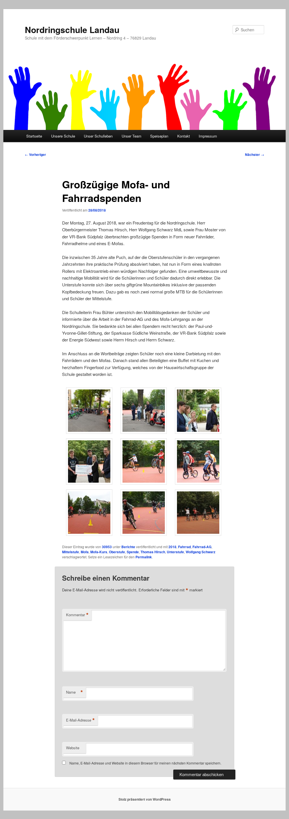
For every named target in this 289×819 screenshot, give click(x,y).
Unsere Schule (63, 136)
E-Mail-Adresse (80, 720)
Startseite (34, 136)
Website (72, 747)
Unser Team (131, 136)
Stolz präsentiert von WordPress (145, 799)
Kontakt (183, 136)
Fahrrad (184, 546)
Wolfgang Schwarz (200, 551)
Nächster (254, 154)
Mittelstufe (70, 551)
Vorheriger (35, 154)
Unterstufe (175, 551)
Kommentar (77, 614)
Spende (133, 551)
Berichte (128, 546)
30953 (107, 546)
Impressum (208, 136)
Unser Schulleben (98, 136)
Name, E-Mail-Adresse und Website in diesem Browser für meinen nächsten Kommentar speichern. (145, 763)
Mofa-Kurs (98, 551)
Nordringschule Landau (72, 29)
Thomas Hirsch (153, 551)
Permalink (143, 556)
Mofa (85, 551)
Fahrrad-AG (201, 546)
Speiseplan (159, 136)
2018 (172, 546)
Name (74, 692)
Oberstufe (117, 551)
